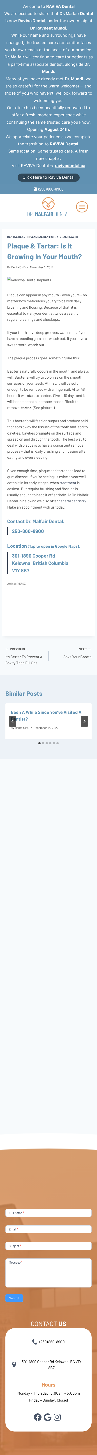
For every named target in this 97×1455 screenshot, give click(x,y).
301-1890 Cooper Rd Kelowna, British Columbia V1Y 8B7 (40, 563)
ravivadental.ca (70, 165)
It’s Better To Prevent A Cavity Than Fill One (23, 656)
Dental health (18, 236)
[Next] (84, 721)
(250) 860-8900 (52, 1341)
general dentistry (72, 500)
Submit (14, 1298)
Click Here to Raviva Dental (48, 177)
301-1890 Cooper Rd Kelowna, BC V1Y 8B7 (51, 1364)
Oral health (69, 236)
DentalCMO (18, 267)
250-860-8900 (28, 531)
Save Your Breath (77, 653)
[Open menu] (82, 206)
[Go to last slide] (12, 721)
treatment (68, 482)
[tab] (39, 743)
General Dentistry (44, 236)
